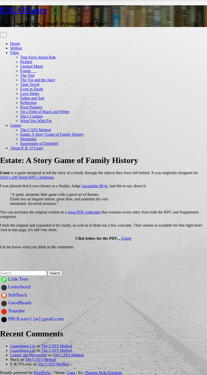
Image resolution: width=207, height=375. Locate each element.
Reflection (28, 102)
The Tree (27, 75)
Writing (16, 48)
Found (28, 71)
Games (15, 125)
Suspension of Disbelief (39, 143)
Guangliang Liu (22, 346)
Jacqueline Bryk (95, 186)
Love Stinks (29, 93)
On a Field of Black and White (44, 112)
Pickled (26, 62)
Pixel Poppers (31, 107)
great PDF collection (84, 212)
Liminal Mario (31, 66)
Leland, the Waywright (28, 355)
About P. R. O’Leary (26, 148)
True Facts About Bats (38, 57)
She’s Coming (31, 116)
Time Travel (29, 84)
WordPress (42, 372)
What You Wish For (36, 121)
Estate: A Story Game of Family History (52, 134)
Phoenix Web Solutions (103, 372)
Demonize (28, 139)
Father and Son (32, 98)
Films (14, 52)
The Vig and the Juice (37, 80)
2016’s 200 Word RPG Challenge (27, 177)
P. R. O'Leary (23, 9)
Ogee (71, 372)
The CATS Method (35, 130)
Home (15, 43)
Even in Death (31, 89)
